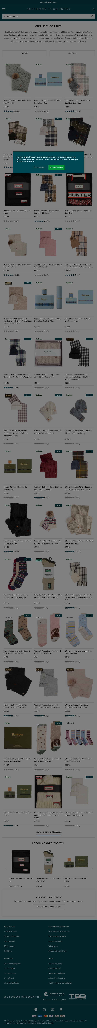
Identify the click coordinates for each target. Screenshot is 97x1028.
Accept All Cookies (56, 167)
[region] (48, 162)
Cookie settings (39, 167)
